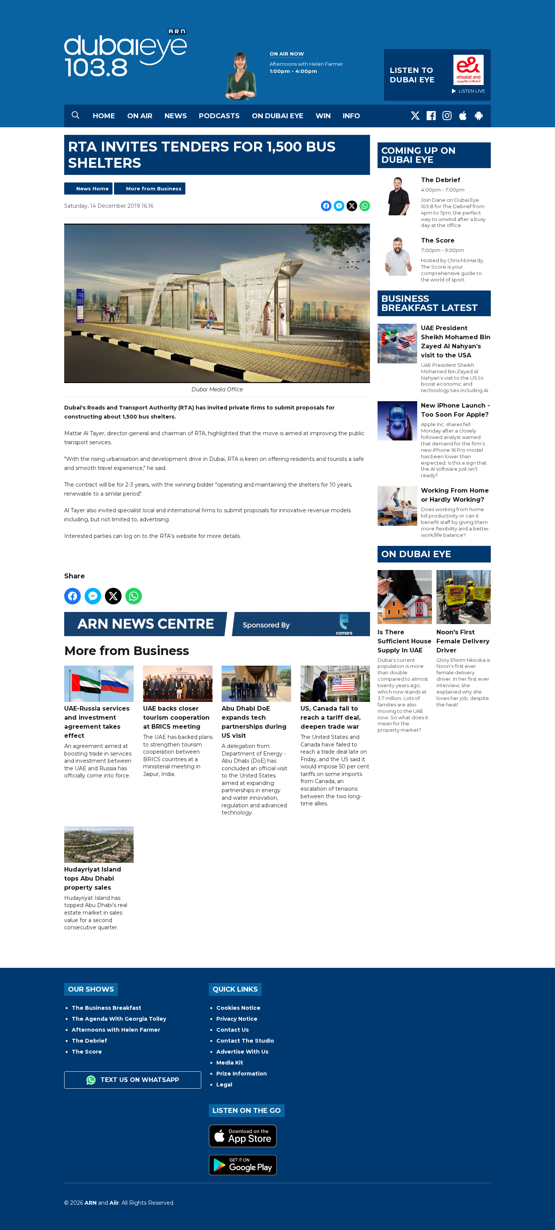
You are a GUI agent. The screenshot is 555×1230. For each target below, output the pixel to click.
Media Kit (229, 1062)
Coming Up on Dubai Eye (418, 155)
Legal (224, 1084)
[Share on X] (352, 206)
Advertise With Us (242, 1051)
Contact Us (232, 1029)
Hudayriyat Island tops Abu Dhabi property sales (92, 878)
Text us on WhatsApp (139, 1079)
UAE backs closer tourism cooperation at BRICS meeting (176, 717)
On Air (140, 116)
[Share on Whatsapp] (364, 206)
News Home (92, 188)
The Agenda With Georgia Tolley (119, 1018)
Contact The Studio (245, 1040)
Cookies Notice (238, 1007)
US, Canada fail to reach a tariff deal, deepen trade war (331, 717)
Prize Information (241, 1073)
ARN (91, 1202)
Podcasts (219, 116)
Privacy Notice (236, 1018)
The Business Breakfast (106, 1007)
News (176, 116)
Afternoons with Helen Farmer (116, 1029)
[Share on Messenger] (339, 206)
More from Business (154, 188)
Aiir (114, 1202)
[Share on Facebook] (326, 206)
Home (104, 116)
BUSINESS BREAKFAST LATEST (429, 303)
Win (323, 116)
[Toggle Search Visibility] (75, 116)
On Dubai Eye (278, 116)
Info (351, 116)
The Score (87, 1051)
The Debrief (89, 1040)
